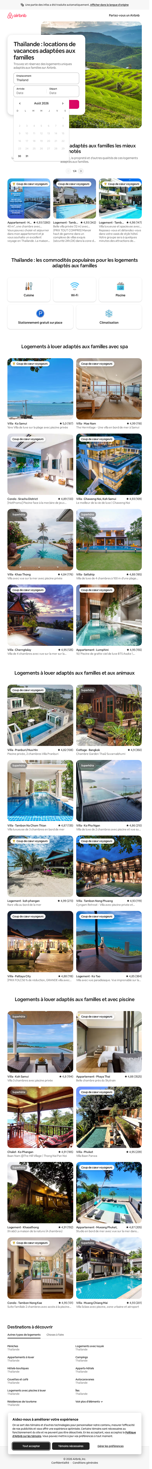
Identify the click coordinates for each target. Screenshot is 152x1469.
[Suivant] (81, 171)
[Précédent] (68, 171)
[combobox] (46, 80)
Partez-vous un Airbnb (124, 15)
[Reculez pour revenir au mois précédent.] (20, 103)
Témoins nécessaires (70, 1446)
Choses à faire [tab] (55, 1334)
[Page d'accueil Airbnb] (16, 15)
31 (27, 156)
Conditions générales (85, 1462)
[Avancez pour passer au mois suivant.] (63, 103)
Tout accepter (31, 1446)
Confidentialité (60, 1462)
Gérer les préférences (110, 1446)
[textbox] (29, 93)
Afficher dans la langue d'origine (109, 4)
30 (19, 156)
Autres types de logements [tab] (24, 1334)
